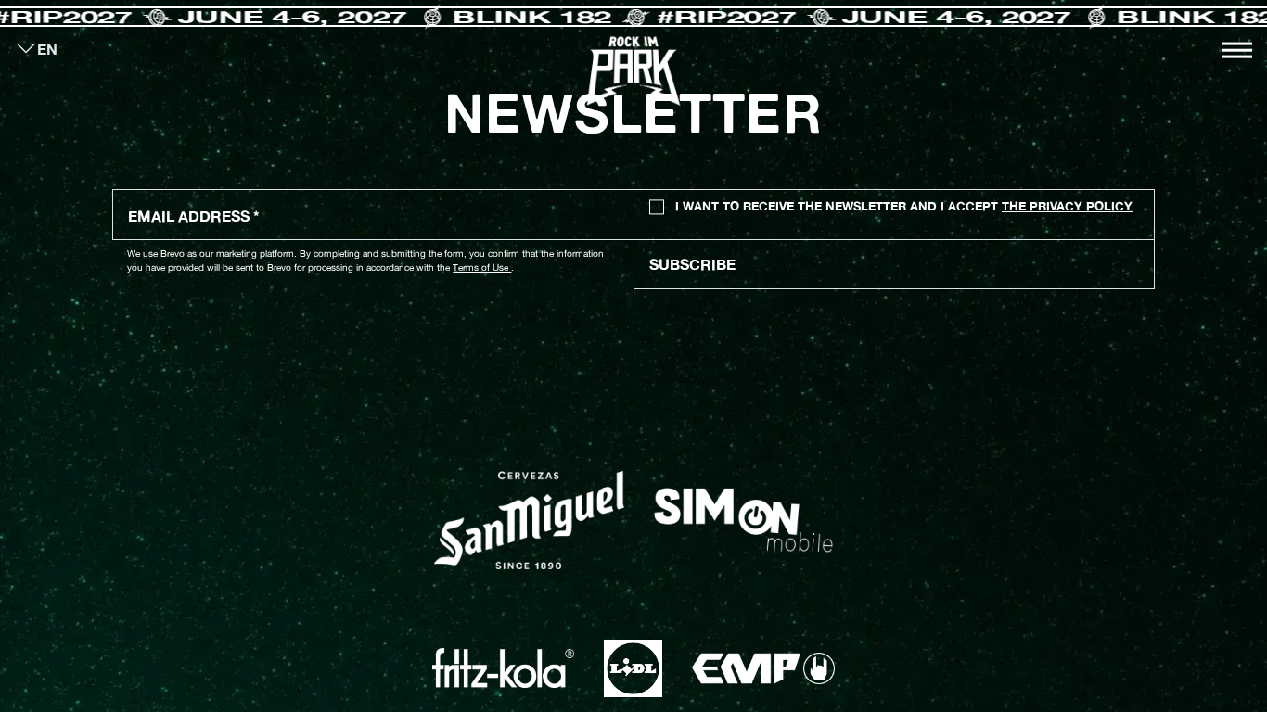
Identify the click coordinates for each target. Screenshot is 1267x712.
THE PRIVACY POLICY (1067, 206)
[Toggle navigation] (1237, 50)
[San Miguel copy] (528, 520)
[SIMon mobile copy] (743, 520)
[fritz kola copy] (503, 668)
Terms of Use (482, 267)
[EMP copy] (763, 668)
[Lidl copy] (632, 668)
